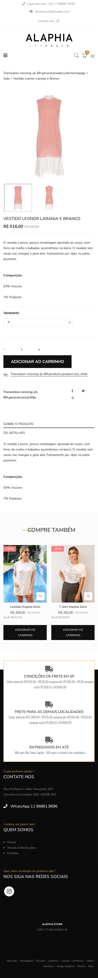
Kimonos (78, 961)
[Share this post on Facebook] (76, 391)
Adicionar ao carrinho (25, 632)
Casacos (53, 961)
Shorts (81, 966)
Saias (90, 961)
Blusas (40, 961)
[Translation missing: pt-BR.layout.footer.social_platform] (58, 21)
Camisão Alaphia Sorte (25, 607)
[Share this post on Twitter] (86, 391)
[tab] (49, 423)
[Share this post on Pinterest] (73, 398)
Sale (90, 966)
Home (11, 842)
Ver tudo (12, 961)
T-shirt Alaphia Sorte (73, 607)
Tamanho (11, 313)
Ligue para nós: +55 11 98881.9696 (51, 4)
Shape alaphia (65, 966)
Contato (12, 853)
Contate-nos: (46, 21)
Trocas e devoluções (21, 847)
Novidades (26, 961)
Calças (65, 961)
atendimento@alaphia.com (52, 12)
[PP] (18, 198)
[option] (49, 136)
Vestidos (48, 966)
